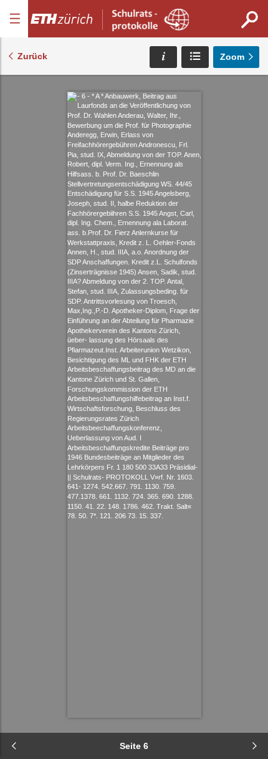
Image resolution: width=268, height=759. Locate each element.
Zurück (32, 56)
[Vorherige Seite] (13, 746)
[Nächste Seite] (254, 746)
